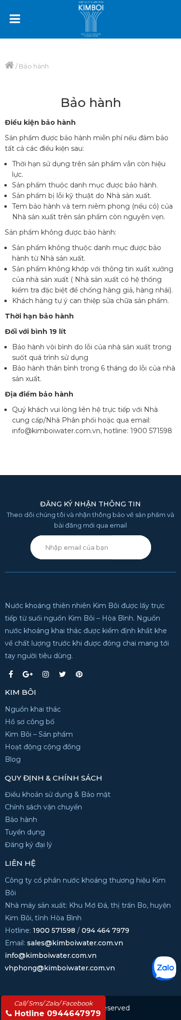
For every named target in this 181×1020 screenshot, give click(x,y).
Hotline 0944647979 (57, 1008)
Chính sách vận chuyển (43, 807)
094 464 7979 (105, 930)
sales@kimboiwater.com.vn (75, 943)
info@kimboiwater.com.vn (51, 955)
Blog (13, 759)
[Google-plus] (28, 674)
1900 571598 (54, 930)
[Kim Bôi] (103, 15)
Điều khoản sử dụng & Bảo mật (58, 794)
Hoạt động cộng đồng (43, 746)
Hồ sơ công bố (30, 721)
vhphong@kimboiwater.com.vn (60, 968)
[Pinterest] (79, 674)
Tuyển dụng (25, 832)
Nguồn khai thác (33, 709)
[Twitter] (62, 674)
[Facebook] (11, 674)
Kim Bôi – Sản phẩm (39, 734)
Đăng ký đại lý (28, 844)
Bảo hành (21, 819)
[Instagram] (46, 674)
